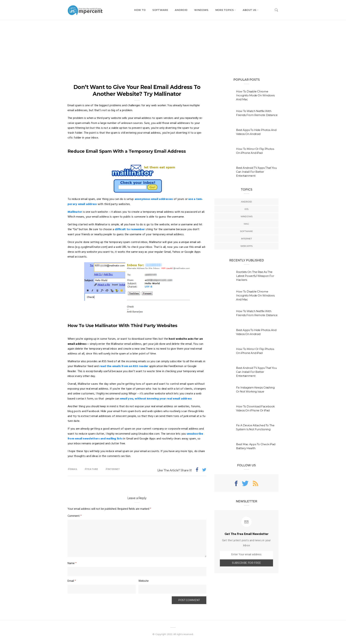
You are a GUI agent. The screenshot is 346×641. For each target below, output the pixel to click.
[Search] (276, 10)
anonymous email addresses (154, 199)
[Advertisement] (173, 47)
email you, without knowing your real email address (156, 398)
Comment (75, 516)
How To (140, 9)
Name (72, 563)
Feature (92, 469)
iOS (246, 209)
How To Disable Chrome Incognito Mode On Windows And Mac (255, 95)
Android (181, 9)
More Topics (224, 9)
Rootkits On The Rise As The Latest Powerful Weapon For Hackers (255, 276)
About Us (249, 9)
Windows (201, 9)
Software (160, 9)
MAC (246, 223)
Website (143, 581)
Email (73, 469)
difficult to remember (130, 229)
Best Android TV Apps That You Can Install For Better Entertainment (256, 171)
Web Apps (246, 246)
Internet (114, 469)
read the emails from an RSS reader (123, 366)
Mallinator (75, 212)
